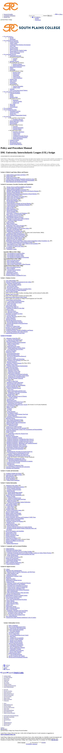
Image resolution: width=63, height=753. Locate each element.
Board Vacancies (10, 222)
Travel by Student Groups (12, 511)
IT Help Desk (6, 700)
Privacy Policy (10, 309)
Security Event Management (13, 594)
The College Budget (11, 280)
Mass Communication (12, 591)
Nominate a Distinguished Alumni (18, 115)
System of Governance (11, 177)
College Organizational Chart (14, 232)
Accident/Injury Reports (14, 393)
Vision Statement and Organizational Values (16, 181)
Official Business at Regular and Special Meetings (19, 203)
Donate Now (7, 17)
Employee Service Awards (13, 462)
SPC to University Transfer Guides (18, 50)
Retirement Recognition (12, 424)
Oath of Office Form (13, 381)
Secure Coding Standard (15, 651)
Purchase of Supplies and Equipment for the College (18, 282)
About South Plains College (16, 120)
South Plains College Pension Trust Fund (18, 414)
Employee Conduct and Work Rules (15, 359)
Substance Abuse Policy (12, 364)
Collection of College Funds (13, 326)
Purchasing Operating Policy (14, 283)
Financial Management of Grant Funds (15, 333)
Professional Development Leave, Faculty (17, 404)
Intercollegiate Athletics (11, 504)
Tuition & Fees (16, 76)
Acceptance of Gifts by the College (15, 246)
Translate (43, 742)
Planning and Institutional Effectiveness (15, 235)
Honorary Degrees (10, 477)
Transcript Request (7, 719)
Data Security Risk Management (18, 628)
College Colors (10, 507)
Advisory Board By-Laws (12, 274)
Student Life (16, 102)
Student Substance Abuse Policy (14, 514)
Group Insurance (11, 411)
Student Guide (13, 79)
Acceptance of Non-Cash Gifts (15, 613)
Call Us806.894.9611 (4, 728)
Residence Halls (14, 97)
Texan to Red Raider (15, 53)
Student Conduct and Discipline (13, 513)
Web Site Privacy (12, 311)
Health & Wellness (17, 64)
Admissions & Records (15, 55)
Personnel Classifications (12, 436)
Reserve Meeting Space (8, 711)
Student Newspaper (11, 500)
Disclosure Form (12, 345)
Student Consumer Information (9, 713)
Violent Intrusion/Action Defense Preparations (18, 590)
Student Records (11, 491)
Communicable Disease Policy (13, 559)
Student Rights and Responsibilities (15, 518)
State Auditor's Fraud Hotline (9, 717)
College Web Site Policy (12, 602)
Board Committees (11, 211)
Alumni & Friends (14, 112)
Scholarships (16, 75)
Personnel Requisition (13, 368)
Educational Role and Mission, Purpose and (20, 180)
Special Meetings (11, 202)
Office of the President (17, 118)
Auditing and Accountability (17, 638)
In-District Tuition (10, 509)
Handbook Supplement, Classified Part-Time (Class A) (20, 439)
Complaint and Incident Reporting (10, 685)
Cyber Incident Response (16, 654)
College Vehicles (10, 601)
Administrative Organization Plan (14, 231)
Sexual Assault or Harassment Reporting (11, 715)
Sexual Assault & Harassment (20, 137)
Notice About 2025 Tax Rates (9, 707)
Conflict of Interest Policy (13, 343)
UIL (4, 721)
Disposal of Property (11, 319)
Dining (11, 94)
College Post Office (10, 578)
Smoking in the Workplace (14, 360)
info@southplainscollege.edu (8, 734)
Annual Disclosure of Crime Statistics (16, 584)
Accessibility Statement (8, 677)
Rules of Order (10, 207)
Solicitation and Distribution (13, 468)
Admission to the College (12, 485)
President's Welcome (18, 119)
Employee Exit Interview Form (15, 465)
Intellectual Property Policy (13, 346)
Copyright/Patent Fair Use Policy (15, 349)
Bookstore (8, 577)
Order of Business (11, 206)
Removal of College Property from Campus (16, 297)
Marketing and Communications (14, 570)
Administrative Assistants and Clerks (16, 458)
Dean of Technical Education (14, 263)
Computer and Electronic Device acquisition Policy (19, 289)
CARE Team (6, 681)
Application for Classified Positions (16, 377)
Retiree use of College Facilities (14, 426)
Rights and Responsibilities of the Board (16, 189)
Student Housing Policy (11, 524)
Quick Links (12, 673)
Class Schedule (6, 682)
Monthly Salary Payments (12, 294)
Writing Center (16, 87)
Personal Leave (10, 399)
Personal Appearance (12, 361)
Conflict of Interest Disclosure (15, 220)
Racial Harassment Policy (13, 355)
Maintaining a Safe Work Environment (17, 392)
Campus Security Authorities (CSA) (16, 588)
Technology (13, 82)
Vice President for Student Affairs (15, 254)
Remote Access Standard (16, 640)
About (7, 116)
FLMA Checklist (13, 397)
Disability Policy (11, 395)
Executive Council (11, 271)
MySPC (37, 18)
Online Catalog (13, 43)
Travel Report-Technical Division (16, 301)
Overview (15, 126)
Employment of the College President (15, 225)
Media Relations (10, 548)
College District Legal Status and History (16, 174)
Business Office (17, 72)
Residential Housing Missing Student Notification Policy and (22, 528)
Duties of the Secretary (12, 199)
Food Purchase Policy (12, 286)
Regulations (13, 430)
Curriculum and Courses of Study (14, 474)
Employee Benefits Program (14, 388)
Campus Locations (14, 140)
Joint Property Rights (11, 305)
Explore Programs (14, 42)
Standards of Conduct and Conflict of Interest (18, 218)
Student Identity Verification (14, 493)
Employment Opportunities (9, 695)
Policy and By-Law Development (14, 214)
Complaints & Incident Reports (20, 136)
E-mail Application (11, 315)
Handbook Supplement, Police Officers (16, 444)
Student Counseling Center (12, 535)
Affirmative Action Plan (12, 338)
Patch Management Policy (16, 646)
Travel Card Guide (11, 304)
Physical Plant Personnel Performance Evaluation (20, 461)
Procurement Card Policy (13, 287)
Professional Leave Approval (15, 403)
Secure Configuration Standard (17, 647)
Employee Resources (7, 692)
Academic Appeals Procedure (14, 489)
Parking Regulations (18, 138)
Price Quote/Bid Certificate (14, 284)
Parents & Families (8, 14)
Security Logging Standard (16, 639)
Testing (14, 60)
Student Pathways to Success (17, 51)
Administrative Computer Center (14, 576)
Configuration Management (16, 644)
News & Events (14, 141)
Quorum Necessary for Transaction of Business (18, 205)
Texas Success (12, 538)
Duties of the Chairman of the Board (16, 196)
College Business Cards (12, 573)
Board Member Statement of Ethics (14, 217)
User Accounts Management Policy (17, 627)
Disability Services (14, 61)
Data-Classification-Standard (16, 629)
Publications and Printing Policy (14, 550)
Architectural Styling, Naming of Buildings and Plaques (19, 330)
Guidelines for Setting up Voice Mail (15, 308)
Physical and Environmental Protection (18, 657)
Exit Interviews (10, 464)
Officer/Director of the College (14, 245)
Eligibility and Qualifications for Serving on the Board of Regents (22, 191)
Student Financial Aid (11, 533)
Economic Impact (17, 129)
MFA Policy (13, 636)
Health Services (10, 522)
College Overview (16, 125)
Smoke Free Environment (12, 558)
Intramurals (15, 100)
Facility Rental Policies (12, 555)
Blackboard (38, 20)
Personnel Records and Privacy (14, 384)
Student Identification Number (15, 492)
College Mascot (10, 506)
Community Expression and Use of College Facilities (19, 551)
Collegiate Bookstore (15, 93)
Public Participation (11, 209)
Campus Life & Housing (12, 91)
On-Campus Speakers (12, 503)
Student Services (10, 54)
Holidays (9, 450)
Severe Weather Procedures (12, 598)
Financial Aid (16, 73)
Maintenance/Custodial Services (14, 580)
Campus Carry (16, 134)
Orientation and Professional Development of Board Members (22, 193)
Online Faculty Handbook (13, 480)
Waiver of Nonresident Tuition (14, 510)
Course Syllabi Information (9, 687)
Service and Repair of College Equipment (16, 290)
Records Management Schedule (15, 322)
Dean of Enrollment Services (14, 267)
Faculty (8, 457)
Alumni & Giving (10, 109)
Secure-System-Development (16, 643)
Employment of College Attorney (14, 238)
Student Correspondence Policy (13, 539)
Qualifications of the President (13, 227)
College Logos (9, 605)
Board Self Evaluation (12, 210)
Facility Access (9, 432)
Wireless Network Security (16, 642)
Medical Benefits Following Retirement (16, 422)
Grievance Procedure (11, 350)
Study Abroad (13, 80)
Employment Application (14, 372)
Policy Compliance (13, 625)
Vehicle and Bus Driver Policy (14, 302)
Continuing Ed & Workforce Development (20, 44)
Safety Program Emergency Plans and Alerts (18, 592)
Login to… (37, 17)
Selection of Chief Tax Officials (14, 239)
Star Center (12, 104)
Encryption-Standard (15, 631)
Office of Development (11, 609)
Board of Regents (14, 122)
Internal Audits (9, 324)
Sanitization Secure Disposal (17, 650)
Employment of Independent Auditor (15, 236)
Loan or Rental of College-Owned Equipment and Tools (20, 554)
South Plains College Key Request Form (18, 433)
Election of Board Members (13, 192)
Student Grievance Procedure (13, 520)
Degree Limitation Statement (14, 488)
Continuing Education (11, 574)
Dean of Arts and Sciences (13, 260)
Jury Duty (9, 410)
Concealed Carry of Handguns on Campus (17, 585)
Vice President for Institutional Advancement (18, 257)
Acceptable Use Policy (14, 632)
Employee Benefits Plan (12, 386)
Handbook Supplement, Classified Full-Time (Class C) (20, 442)
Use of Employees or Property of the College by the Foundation (22, 243)
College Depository (11, 318)
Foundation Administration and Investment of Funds (19, 242)
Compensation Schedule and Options (15, 447)
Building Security (10, 435)
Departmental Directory (15, 143)
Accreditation (9, 247)
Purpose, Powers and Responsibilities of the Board (19, 187)
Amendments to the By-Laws (14, 216)
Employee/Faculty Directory (9, 693)
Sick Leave (10, 389)
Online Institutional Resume (9, 710)
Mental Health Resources (19, 65)
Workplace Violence (19, 583)
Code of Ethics (10, 221)
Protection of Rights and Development (16, 342)
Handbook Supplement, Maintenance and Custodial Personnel (22, 443)
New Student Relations (11, 616)
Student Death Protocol (12, 543)
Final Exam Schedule (7, 696)
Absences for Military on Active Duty (15, 540)
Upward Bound (13, 107)
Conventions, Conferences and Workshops (17, 213)
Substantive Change (12, 249)
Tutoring (14, 85)
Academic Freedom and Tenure (13, 473)
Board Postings (13, 123)
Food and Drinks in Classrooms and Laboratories (18, 466)
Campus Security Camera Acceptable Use (17, 587)
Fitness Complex (7, 698)
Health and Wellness (17, 62)
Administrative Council (12, 272)
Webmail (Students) (7, 723)
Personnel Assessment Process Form (17, 460)
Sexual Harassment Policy (13, 353)
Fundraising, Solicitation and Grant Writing (17, 610)
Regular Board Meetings (13, 200)
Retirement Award (13, 425)
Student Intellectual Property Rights (16, 348)
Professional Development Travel (15, 401)
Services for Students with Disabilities (15, 531)
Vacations (9, 408)
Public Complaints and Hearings (13, 562)
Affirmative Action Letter (14, 371)
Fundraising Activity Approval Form (17, 612)
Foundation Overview (15, 111)
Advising (15, 58)
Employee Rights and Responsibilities (16, 385)
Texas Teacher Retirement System (15, 419)
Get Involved (15, 98)
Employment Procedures (12, 367)
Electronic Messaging (12, 316)
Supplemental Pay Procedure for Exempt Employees (19, 451)
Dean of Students (11, 268)
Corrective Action (11, 357)
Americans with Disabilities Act (14, 339)
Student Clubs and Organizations (14, 495)
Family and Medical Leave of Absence (17, 396)
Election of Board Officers (13, 195)
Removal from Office (12, 224)
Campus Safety (15, 130)
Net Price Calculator (7, 706)
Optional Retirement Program (13, 421)
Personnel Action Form (13, 370)
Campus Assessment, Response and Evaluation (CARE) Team (20, 517)
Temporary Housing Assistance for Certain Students (19, 527)
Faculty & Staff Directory (16, 144)
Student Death (9, 542)
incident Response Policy (14, 653)
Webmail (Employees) (8, 722)
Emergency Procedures (18, 131)
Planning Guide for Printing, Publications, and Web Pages (21, 572)
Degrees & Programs (11, 40)
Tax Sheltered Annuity (12, 413)
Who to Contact (6, 725)
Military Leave (10, 407)
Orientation (12, 69)
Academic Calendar (7, 676)
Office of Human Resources (13, 607)
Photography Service (11, 606)
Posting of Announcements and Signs (17, 499)
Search (45, 15)
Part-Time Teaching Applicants (15, 378)
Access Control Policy (14, 633)
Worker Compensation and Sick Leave (16, 390)
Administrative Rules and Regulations (15, 234)
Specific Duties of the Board (14, 188)
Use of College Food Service (13, 557)
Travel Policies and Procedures (13, 300)
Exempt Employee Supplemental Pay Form (18, 453)
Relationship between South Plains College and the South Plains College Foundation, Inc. (28, 240)
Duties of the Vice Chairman (14, 198)
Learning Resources (10, 536)
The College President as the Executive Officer (17, 228)
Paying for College (16, 71)
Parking (12, 96)
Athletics (8, 108)
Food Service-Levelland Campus (14, 596)
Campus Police (16, 133)
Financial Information (18, 127)
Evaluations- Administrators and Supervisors (17, 454)
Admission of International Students (15, 487)
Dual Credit (13, 46)
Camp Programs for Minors (12, 564)
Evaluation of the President (13, 229)
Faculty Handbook (10, 479)
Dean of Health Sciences (13, 261)
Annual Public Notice (11, 532)
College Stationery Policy (12, 603)
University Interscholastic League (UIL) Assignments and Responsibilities (24, 429)
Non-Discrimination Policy (12, 341)
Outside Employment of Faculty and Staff (16, 428)
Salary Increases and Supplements (15, 448)
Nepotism (8, 379)
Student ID (12, 105)
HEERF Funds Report (8, 699)
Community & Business (9, 15)
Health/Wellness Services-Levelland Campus (16, 595)
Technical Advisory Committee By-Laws (16, 275)
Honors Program (14, 49)
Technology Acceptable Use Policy (14, 313)
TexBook (12, 89)
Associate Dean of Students (14, 269)
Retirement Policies (10, 418)
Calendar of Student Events (14, 498)
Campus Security (10, 581)
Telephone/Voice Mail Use (12, 306)
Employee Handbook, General (14, 437)
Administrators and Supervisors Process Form (19, 455)
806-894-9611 (54, 740)
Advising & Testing (17, 57)
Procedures (9, 529)
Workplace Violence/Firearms (14, 363)
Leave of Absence (11, 406)
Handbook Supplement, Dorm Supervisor (17, 446)
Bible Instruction (10, 476)
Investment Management (12, 329)
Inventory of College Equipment (13, 327)
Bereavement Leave (11, 400)
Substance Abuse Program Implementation (17, 366)
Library (11, 68)
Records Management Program (13, 320)
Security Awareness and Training (17, 656)
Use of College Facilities (12, 291)
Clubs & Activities (17, 101)
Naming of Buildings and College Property (17, 331)
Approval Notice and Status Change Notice (18, 375)
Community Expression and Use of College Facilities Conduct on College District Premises (29, 553)
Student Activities (11, 496)
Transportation (13, 83)
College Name (9, 176)
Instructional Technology (16, 67)
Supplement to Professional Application (18, 374)
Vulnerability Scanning (15, 649)
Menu (59, 14)
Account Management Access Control (19, 635)
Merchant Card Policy (13, 312)
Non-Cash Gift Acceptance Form (17, 614)
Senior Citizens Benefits (12, 561)
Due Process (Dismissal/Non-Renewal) (16, 356)
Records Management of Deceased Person (17, 323)
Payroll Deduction (12, 415)
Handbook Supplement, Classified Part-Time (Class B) (20, 440)
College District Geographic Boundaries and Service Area (20, 179)
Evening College (14, 47)
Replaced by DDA (10, 352)
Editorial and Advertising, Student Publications (19, 502)
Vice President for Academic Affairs (16, 253)
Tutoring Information (18, 86)
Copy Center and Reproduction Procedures (16, 599)
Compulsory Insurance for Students (14, 521)
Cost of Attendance (17, 78)
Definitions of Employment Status (15, 382)
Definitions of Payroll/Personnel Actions (16, 417)
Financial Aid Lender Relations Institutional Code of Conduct (21, 617)
